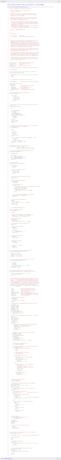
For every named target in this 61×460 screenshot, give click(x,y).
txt (57, 458)
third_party (13, 4)
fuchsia (8, 4)
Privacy (8, 458)
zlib (26, 4)
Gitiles (6, 458)
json (59, 458)
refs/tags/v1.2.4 (31, 4)
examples (38, 4)
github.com (18, 4)
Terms (11, 458)
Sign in (59, 1)
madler (23, 4)
